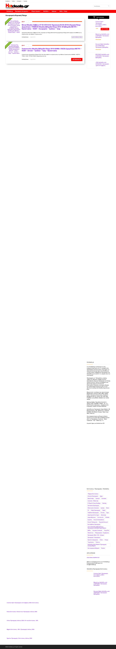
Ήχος (107, 512)
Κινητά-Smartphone (99, 519)
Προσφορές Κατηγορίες (21, 11)
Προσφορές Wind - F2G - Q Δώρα (96, 535)
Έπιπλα (102, 512)
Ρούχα (106, 539)
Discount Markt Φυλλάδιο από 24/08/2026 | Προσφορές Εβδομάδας (102, 45)
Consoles (103, 498)
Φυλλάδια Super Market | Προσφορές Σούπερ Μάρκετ (97, 545)
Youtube (25, 1)
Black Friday (91, 498)
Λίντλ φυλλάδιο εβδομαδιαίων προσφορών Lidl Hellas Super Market (97, 527)
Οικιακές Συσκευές (97, 530)
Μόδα (89, 530)
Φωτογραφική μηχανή (93, 548)
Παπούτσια (90, 532)
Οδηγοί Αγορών (35, 11)
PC (88, 510)
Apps (101, 496)
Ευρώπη (90, 519)
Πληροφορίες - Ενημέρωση (102, 532)
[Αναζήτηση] (108, 6)
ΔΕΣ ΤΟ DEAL (104, 29)
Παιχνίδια (106, 530)
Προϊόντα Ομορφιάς (93, 539)
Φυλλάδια (45, 11)
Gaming (104, 503)
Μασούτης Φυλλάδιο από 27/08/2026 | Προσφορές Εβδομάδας (102, 35)
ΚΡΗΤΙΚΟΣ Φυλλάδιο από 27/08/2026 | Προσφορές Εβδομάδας (102, 56)
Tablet (103, 510)
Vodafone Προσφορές (93, 512)
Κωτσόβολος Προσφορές (94, 524)
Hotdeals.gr (10, 11)
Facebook (8, 1)
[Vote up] (30, 22)
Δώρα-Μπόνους (92, 517)
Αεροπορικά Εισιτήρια (93, 515)
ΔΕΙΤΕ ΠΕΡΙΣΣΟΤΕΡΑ (77, 37)
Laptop (102, 508)
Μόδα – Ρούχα (63, 11)
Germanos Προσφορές (93, 505)
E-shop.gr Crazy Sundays (94, 503)
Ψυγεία (103, 548)
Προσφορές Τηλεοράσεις (94, 537)
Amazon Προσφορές (93, 496)
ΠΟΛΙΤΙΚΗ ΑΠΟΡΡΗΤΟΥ (93, 557)
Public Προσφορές (95, 510)
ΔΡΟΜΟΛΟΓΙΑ (77, 59)
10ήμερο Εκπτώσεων (93, 493)
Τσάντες (97, 542)
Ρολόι (101, 539)
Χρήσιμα (54, 11)
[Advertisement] (98, 94)
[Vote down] (27, 22)
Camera (98, 498)
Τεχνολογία (91, 542)
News (107, 508)
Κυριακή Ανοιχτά (103, 522)
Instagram (19, 1)
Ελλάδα (107, 517)
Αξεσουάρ (103, 515)
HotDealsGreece (25, 37)
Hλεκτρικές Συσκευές (93, 508)
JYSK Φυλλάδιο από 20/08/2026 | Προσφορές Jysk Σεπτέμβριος (102, 64)
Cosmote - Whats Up (93, 501)
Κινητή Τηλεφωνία (92, 522)
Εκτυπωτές (101, 517)
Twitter (13, 1)
